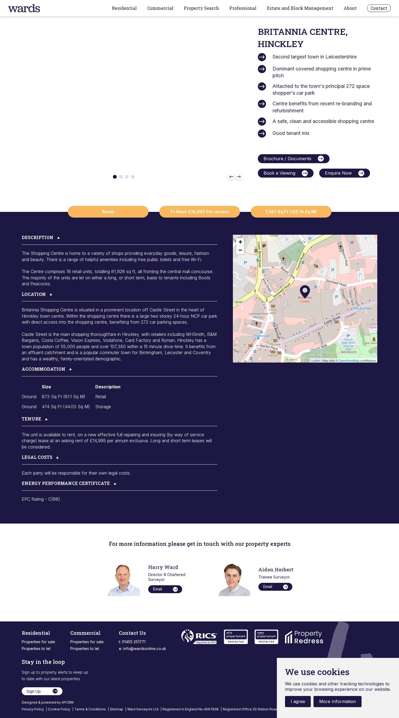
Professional (242, 8)
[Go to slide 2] (121, 177)
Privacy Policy (33, 709)
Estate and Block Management (300, 8)
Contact (378, 8)
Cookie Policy (59, 709)
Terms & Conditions (90, 709)
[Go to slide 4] (133, 177)
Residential (124, 8)
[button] (119, 240)
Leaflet (315, 360)
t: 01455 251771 (132, 641)
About (350, 8)
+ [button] (240, 242)
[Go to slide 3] (127, 177)
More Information (337, 701)
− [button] (240, 250)
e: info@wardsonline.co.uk (142, 648)
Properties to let (36, 648)
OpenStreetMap (348, 360)
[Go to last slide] (231, 176)
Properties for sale (38, 641)
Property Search (201, 8)
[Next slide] (238, 176)
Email (157, 589)
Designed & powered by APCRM (48, 702)
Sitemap (117, 709)
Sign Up (34, 691)
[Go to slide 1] (115, 177)
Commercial (160, 8)
